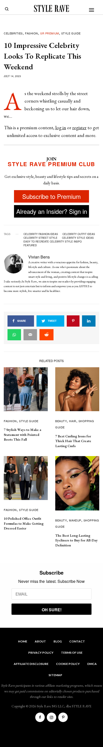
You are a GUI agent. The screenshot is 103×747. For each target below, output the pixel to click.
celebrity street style (41, 238)
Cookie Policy (68, 664)
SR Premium (49, 33)
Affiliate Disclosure (31, 664)
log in (60, 127)
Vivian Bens (39, 257)
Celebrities (13, 33)
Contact (77, 641)
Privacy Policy (41, 652)
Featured (30, 245)
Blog (58, 641)
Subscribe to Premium (51, 196)
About (40, 641)
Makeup (75, 520)
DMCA (92, 664)
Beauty (61, 421)
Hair (72, 421)
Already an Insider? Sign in (51, 211)
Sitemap (55, 675)
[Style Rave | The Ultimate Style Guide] (51, 8)
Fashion (31, 33)
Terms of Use (71, 652)
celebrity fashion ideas (41, 234)
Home (22, 641)
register (79, 127)
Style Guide (71, 33)
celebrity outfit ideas (78, 234)
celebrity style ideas (78, 238)
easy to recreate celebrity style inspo (53, 241)
